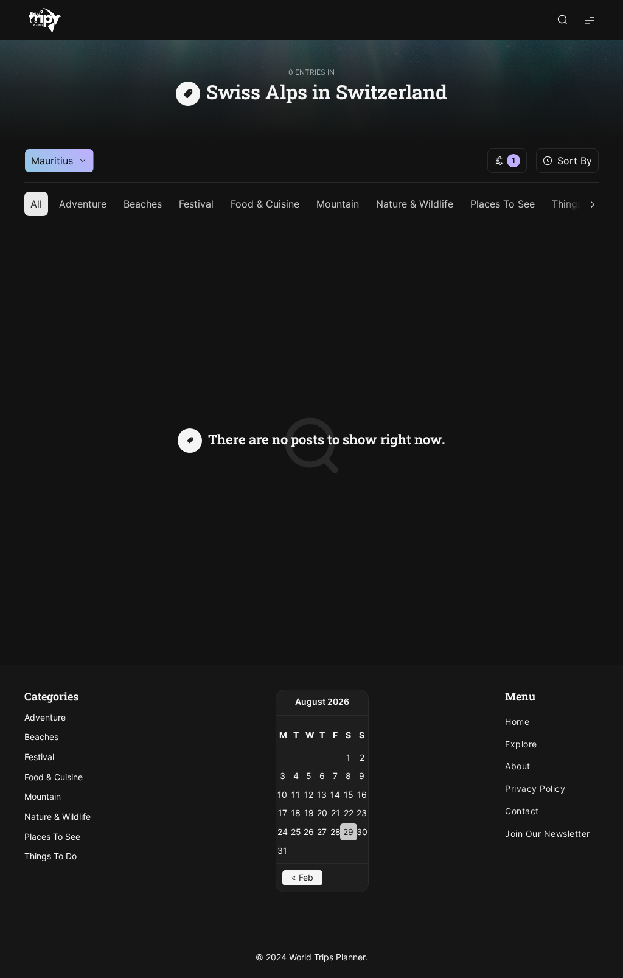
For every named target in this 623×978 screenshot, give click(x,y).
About (518, 766)
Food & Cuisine (265, 204)
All (36, 204)
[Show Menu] (589, 20)
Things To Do (50, 856)
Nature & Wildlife (414, 204)
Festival (196, 204)
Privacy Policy (535, 789)
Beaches (143, 204)
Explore (521, 744)
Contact (522, 811)
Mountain (337, 204)
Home (517, 722)
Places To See (502, 204)
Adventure (82, 204)
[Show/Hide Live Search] (562, 20)
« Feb (302, 877)
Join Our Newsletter (547, 834)
